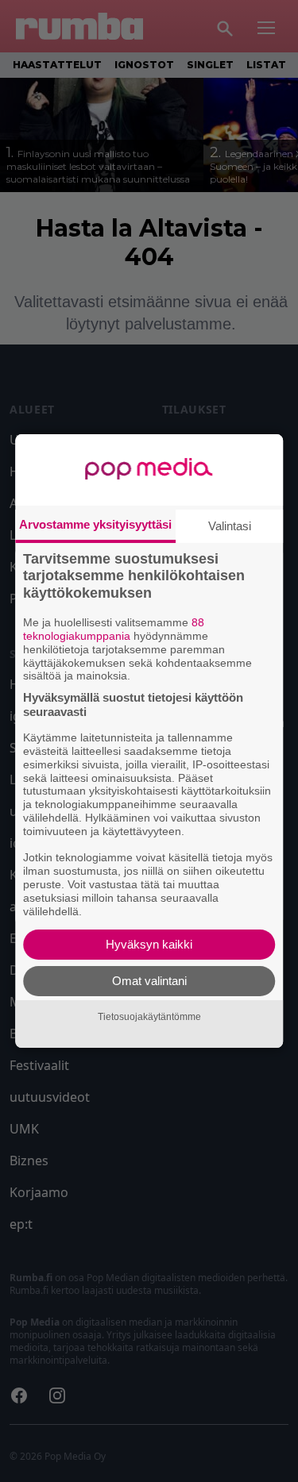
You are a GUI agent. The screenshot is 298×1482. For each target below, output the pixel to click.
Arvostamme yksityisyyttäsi (95, 524)
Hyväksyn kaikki (149, 944)
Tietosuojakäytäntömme (149, 1016)
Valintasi (229, 526)
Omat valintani (149, 980)
